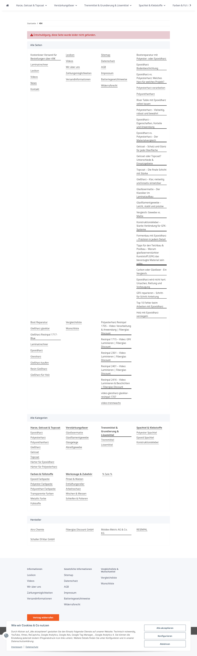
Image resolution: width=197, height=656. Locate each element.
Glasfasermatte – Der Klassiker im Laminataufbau (148, 193)
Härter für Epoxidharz (42, 462)
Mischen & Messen (76, 493)
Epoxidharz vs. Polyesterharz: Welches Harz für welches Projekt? (150, 78)
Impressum (16, 647)
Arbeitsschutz (73, 489)
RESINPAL (142, 529)
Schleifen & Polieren (77, 498)
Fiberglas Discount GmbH (80, 529)
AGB (103, 67)
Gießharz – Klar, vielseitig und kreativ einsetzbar (150, 181)
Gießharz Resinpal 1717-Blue (43, 336)
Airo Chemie (37, 529)
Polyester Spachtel (147, 432)
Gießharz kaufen (39, 362)
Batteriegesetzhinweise (114, 79)
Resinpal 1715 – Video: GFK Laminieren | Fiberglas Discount (116, 343)
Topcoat (34, 457)
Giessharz (35, 356)
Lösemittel (107, 444)
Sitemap (105, 55)
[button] (188, 5)
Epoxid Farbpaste (40, 479)
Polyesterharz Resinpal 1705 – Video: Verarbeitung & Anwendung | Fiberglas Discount (116, 328)
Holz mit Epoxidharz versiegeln (147, 314)
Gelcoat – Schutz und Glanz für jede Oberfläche (151, 148)
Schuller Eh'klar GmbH (42, 539)
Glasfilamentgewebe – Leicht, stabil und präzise (150, 204)
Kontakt (34, 89)
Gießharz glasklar (40, 328)
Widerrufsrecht (109, 85)
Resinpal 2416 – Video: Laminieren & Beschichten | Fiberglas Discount (115, 383)
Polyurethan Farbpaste (43, 489)
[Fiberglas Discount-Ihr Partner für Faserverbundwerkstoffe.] (7, 5)
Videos (34, 77)
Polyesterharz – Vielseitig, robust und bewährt (151, 111)
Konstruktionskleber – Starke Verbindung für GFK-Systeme (151, 226)
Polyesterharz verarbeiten (151, 87)
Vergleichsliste (74, 322)
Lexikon (34, 70)
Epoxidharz (36, 350)
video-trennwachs (111, 403)
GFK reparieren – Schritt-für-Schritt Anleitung (150, 294)
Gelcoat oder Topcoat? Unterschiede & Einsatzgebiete (149, 160)
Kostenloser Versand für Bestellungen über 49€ (43, 56)
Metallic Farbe (38, 498)
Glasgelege (72, 442)
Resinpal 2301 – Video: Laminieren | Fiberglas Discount (113, 356)
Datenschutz (32, 647)
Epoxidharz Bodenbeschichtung (147, 66)
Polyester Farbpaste (41, 484)
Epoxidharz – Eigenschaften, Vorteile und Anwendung (149, 123)
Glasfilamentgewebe (77, 437)
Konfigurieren (165, 636)
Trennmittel (107, 439)
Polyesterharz (38, 437)
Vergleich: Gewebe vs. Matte (149, 214)
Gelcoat (34, 452)
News (33, 83)
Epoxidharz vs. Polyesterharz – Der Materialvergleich (147, 136)
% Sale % (107, 474)
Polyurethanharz (146, 94)
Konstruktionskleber (148, 442)
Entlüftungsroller (75, 484)
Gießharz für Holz (40, 374)
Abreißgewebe (74, 447)
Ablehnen (165, 644)
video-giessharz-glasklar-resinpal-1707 (114, 395)
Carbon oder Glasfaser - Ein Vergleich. (152, 271)
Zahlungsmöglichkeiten (78, 73)
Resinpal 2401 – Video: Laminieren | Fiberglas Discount (113, 370)
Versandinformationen (78, 79)
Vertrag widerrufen (43, 617)
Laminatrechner (39, 64)
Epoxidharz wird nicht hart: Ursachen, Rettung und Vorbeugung (151, 283)
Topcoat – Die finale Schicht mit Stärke (152, 171)
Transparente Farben (42, 493)
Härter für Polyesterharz (43, 466)
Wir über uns (73, 67)
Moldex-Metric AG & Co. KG (114, 531)
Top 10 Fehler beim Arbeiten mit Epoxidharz (150, 304)
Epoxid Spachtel (145, 437)
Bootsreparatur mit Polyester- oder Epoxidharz (151, 56)
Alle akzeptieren (165, 628)
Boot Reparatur (39, 322)
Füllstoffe (35, 503)
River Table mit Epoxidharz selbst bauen (151, 101)
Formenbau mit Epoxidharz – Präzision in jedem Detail (151, 237)
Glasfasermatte (74, 432)
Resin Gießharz (38, 368)
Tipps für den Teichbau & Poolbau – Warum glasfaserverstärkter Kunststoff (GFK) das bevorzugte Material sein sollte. (150, 254)
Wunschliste (72, 328)
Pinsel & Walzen (74, 479)
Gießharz (35, 447)
